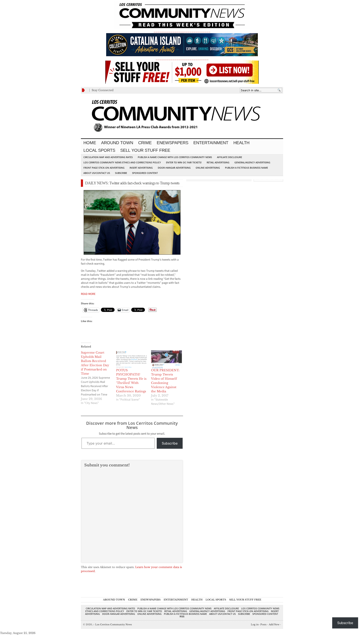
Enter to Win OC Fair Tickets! (184, 162)
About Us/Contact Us (96, 172)
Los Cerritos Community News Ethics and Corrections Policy (122, 162)
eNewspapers (172, 142)
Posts (263, 624)
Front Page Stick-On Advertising (103, 167)
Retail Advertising (218, 162)
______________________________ (182, 31)
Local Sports (99, 150)
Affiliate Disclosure (229, 157)
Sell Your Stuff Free (145, 150)
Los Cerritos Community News (112, 624)
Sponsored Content (145, 172)
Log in (255, 624)
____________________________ (182, 58)
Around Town (117, 142)
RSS (182, 616)
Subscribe (121, 172)
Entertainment (210, 142)
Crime (145, 142)
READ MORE (88, 294)
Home (89, 142)
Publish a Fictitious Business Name (246, 167)
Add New (274, 624)
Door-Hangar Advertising (174, 167)
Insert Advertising (141, 167)
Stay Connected (103, 90)
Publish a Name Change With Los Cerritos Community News (175, 157)
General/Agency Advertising (252, 162)
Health (241, 142)
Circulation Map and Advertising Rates (108, 157)
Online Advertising (208, 167)
